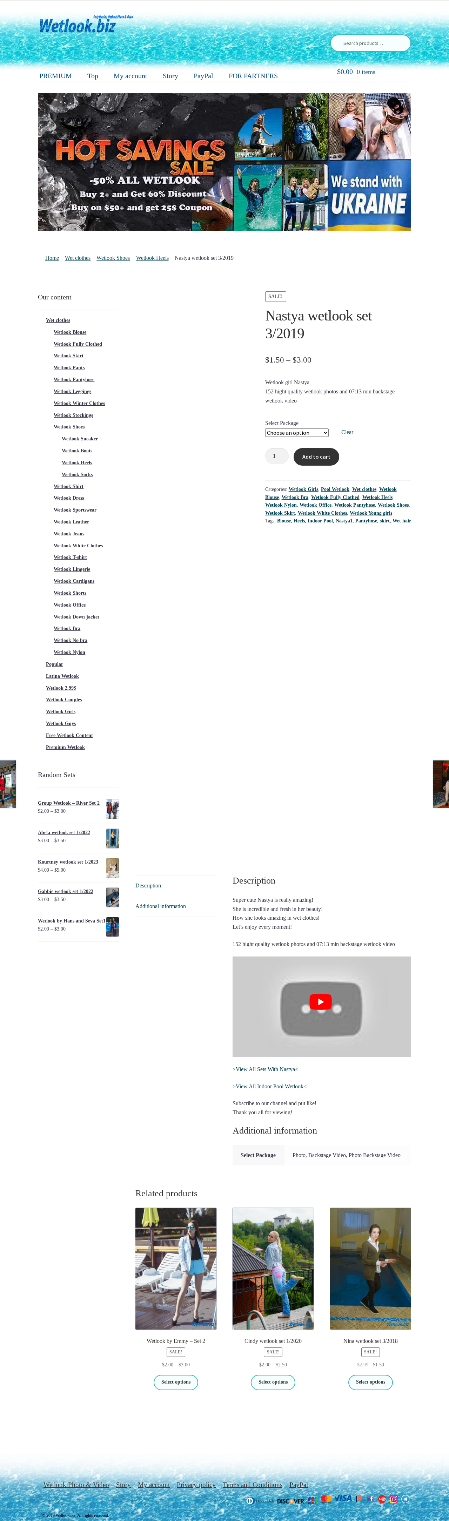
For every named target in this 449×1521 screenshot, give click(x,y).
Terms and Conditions (252, 1484)
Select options (175, 1382)
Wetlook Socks (77, 474)
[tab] (175, 886)
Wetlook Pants (69, 367)
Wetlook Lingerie (72, 569)
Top (92, 76)
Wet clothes (78, 258)
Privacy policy (196, 1484)
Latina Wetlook (62, 676)
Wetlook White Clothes (322, 513)
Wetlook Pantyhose (354, 505)
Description (148, 885)
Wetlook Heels (152, 258)
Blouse (284, 520)
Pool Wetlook (335, 489)
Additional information (160, 906)
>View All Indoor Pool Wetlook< (270, 1086)
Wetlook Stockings (73, 415)
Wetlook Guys (61, 723)
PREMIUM (55, 76)
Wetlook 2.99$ (61, 688)
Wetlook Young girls (371, 513)
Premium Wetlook (65, 747)
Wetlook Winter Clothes (79, 403)
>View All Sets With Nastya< (265, 1069)
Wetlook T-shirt (70, 557)
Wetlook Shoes (113, 258)
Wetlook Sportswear (75, 510)
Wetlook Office (315, 505)
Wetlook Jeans (69, 533)
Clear (347, 432)
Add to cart (316, 456)
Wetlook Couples (64, 699)
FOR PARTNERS (253, 76)
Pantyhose (366, 520)
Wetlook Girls (303, 489)
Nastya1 (344, 520)
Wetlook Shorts (70, 593)
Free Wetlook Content (69, 735)
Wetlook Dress (69, 498)
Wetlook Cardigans (74, 581)
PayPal (203, 76)
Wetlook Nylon (281, 505)
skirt (385, 520)
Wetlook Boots (77, 450)
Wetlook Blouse (70, 332)
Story (170, 76)
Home (52, 258)
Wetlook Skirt (280, 513)
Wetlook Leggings (72, 391)
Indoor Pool (320, 520)
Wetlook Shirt (68, 486)
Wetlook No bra (70, 640)
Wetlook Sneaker (80, 438)
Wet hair (402, 520)
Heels (299, 520)
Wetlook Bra (295, 497)
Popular (54, 664)
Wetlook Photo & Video (76, 1484)
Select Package (282, 423)
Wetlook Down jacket (76, 617)
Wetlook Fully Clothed (335, 497)
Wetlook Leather (71, 522)
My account (130, 76)
